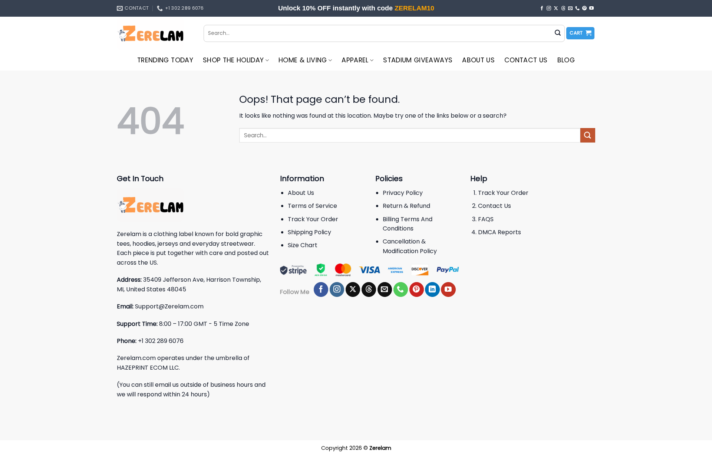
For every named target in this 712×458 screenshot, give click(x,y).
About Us (478, 60)
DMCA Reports (499, 232)
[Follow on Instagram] (549, 8)
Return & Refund (406, 206)
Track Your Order (313, 219)
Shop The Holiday (233, 60)
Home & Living (302, 60)
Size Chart (302, 245)
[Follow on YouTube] (591, 8)
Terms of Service (312, 206)
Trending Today (165, 60)
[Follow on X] (556, 8)
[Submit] (557, 33)
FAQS (486, 219)
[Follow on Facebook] (542, 8)
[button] (580, 33)
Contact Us (526, 60)
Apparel (355, 60)
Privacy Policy (403, 193)
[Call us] (577, 8)
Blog (566, 60)
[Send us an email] (570, 8)
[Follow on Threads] (563, 8)
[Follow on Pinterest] (584, 8)
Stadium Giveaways (417, 60)
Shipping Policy (309, 232)
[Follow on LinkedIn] (432, 289)
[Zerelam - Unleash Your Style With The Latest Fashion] (154, 33)
